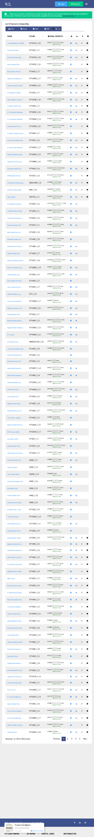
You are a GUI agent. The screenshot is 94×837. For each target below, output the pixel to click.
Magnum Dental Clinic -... (15, 308)
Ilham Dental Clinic (13, 64)
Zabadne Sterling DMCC (15, 642)
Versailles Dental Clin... (14, 239)
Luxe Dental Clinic (13, 635)
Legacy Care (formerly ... (15, 677)
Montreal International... (15, 321)
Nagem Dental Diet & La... (15, 425)
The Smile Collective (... (14, 607)
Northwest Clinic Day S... (15, 246)
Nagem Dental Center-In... (15, 328)
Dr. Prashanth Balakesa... (15, 112)
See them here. (69, 16)
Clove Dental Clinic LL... (14, 524)
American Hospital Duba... (15, 140)
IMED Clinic (11, 578)
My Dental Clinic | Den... (15, 586)
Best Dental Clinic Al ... (14, 232)
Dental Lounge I (12, 467)
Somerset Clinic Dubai (14, 502)
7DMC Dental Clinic (13, 253)
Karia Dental (11, 197)
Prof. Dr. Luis (11, 690)
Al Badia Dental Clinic (14, 460)
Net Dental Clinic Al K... (14, 361)
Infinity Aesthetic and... (14, 382)
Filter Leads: (56, 29)
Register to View (57, 44)
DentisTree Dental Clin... (15, 355)
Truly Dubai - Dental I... (14, 418)
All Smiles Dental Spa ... (15, 57)
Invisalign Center (12, 439)
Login (62, 4)
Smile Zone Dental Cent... (15, 481)
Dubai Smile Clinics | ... (14, 649)
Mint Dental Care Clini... (15, 557)
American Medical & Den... (15, 260)
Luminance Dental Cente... (15, 349)
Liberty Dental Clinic (13, 275)
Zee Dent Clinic (12, 732)
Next (85, 739)
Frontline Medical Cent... (15, 670)
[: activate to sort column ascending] (71, 36)
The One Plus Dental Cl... (15, 711)
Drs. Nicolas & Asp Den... (15, 564)
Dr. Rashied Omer (12, 342)
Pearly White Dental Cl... (15, 368)
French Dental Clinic (13, 495)
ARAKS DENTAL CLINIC (14, 571)
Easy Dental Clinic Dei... (14, 281)
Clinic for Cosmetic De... (15, 301)
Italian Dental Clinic (13, 704)
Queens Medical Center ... (15, 86)
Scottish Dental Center (14, 190)
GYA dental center (13, 50)
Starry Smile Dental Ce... (15, 375)
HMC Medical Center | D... (15, 100)
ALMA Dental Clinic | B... (15, 411)
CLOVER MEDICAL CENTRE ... (16, 43)
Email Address (56, 36)
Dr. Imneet (10, 335)
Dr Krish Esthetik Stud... (14, 718)
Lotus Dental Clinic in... (14, 287)
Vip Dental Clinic (12, 488)
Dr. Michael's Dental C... (15, 204)
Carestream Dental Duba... (15, 183)
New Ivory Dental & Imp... (15, 268)
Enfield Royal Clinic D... (14, 176)
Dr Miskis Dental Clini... (14, 106)
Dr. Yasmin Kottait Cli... (14, 697)
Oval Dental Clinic (13, 397)
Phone (32, 36)
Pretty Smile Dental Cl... (14, 663)
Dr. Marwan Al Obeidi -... (15, 93)
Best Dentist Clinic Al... (14, 71)
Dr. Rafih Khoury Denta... (15, 593)
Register (76, 4)
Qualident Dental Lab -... (15, 169)
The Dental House (13, 517)
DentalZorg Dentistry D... (15, 550)
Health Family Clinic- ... (14, 404)
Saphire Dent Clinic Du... (15, 162)
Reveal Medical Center (14, 621)
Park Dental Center (13, 474)
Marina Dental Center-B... (15, 725)
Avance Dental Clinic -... (14, 614)
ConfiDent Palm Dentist (14, 211)
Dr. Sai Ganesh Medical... (15, 119)
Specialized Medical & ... (15, 79)
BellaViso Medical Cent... (15, 154)
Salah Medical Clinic (14, 531)
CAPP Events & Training (14, 453)
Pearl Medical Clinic (13, 314)
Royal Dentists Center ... (14, 538)
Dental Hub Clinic (12, 389)
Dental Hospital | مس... (14, 294)
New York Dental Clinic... (15, 600)
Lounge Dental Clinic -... (15, 126)
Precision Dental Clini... (14, 225)
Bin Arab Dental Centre (14, 628)
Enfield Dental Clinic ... (14, 446)
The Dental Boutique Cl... (15, 218)
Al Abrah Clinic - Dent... (14, 509)
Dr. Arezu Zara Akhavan (15, 147)
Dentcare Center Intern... (15, 683)
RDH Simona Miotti (13, 432)
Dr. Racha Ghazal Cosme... (15, 133)
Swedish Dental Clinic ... (15, 544)
